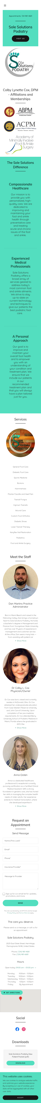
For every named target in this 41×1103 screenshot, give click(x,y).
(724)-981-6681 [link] (22, 954)
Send (20, 903)
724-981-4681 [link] (27, 16)
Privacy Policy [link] (11, 913)
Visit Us (20, 39)
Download (20, 1063)
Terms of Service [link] (24, 913)
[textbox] (20, 841)
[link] (17, 1029)
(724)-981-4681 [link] (24, 951)
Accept (20, 1097)
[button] (5, 5)
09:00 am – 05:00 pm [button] (25, 967)
